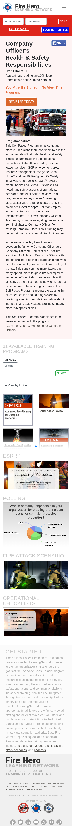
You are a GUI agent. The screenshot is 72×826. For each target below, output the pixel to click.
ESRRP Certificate (33, 789)
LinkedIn (28, 822)
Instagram (44, 822)
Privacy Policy (56, 786)
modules (22, 745)
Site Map (43, 786)
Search (62, 373)
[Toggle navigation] (64, 7)
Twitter (20, 822)
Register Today (21, 102)
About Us (17, 783)
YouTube (36, 822)
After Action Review (51, 411)
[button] (36, 447)
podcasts (40, 750)
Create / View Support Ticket (24, 786)
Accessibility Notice (14, 789)
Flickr (51, 822)
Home (8, 783)
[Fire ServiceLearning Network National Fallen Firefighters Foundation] (27, 7)
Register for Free (55, 29)
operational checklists (43, 745)
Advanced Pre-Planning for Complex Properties (18, 415)
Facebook (13, 822)
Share (61, 43)
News (26, 783)
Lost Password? (19, 29)
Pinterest (59, 822)
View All (10, 359)
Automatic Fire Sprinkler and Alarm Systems (17, 447)
